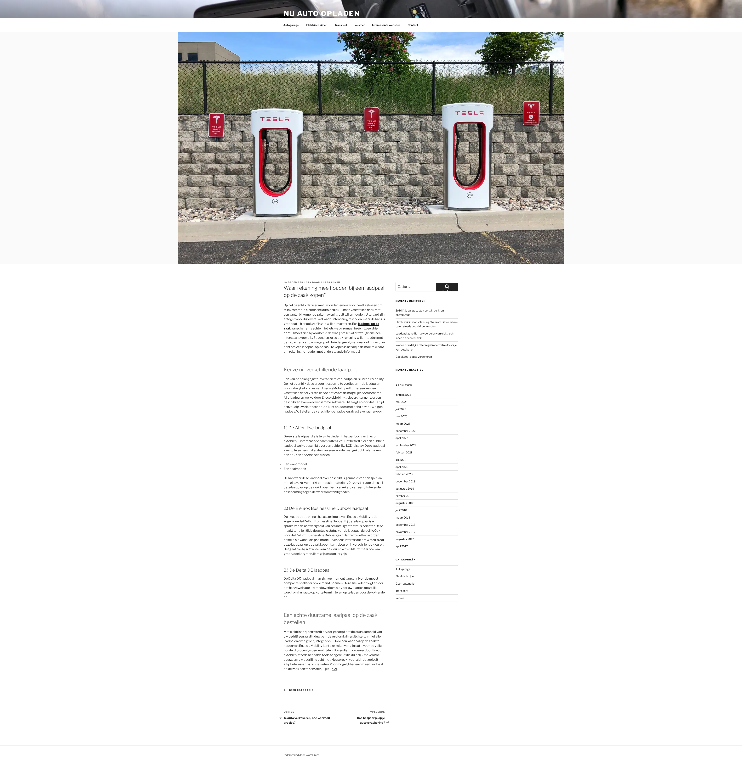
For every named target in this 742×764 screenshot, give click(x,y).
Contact (413, 25)
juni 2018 (401, 510)
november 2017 (405, 531)
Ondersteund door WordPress (301, 754)
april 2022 (402, 438)
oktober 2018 (404, 495)
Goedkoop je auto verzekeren (414, 356)
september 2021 (406, 445)
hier (334, 669)
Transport (341, 25)
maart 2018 (403, 517)
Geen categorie (301, 690)
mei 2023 (402, 416)
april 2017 (402, 546)
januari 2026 (403, 394)
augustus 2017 (405, 539)
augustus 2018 (405, 503)
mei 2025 (402, 401)
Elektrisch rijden (316, 25)
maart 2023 (403, 423)
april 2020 (402, 467)
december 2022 (405, 430)
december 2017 (405, 524)
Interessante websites (386, 25)
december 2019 (405, 481)
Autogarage (291, 25)
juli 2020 (401, 459)
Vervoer (360, 25)
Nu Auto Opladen (322, 13)
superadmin (330, 282)
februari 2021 (404, 452)
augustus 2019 (405, 488)
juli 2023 (401, 409)
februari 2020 (404, 474)
